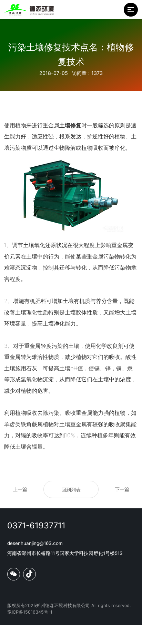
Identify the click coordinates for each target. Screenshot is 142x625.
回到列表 (71, 489)
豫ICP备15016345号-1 (29, 612)
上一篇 (20, 489)
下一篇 (122, 489)
